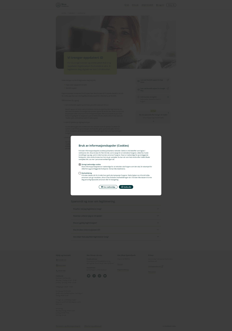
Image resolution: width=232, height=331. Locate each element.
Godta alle (127, 187)
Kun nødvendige (109, 187)
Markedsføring (87, 173)
